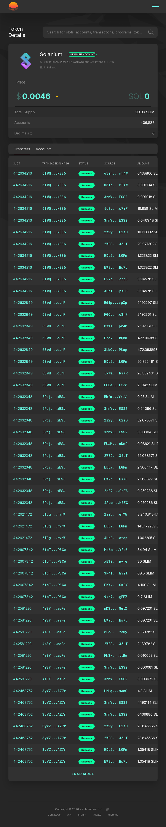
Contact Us (54, 814)
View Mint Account (82, 54)
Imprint (82, 814)
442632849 (23, 302)
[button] (41, 62)
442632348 (22, 397)
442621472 (22, 514)
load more (83, 774)
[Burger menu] (154, 6)
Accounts (43, 149)
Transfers (22, 149)
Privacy (97, 814)
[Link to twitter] (107, 809)
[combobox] (47, 32)
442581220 (22, 608)
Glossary (113, 814)
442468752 (23, 691)
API (69, 814)
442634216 (22, 173)
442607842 (23, 550)
